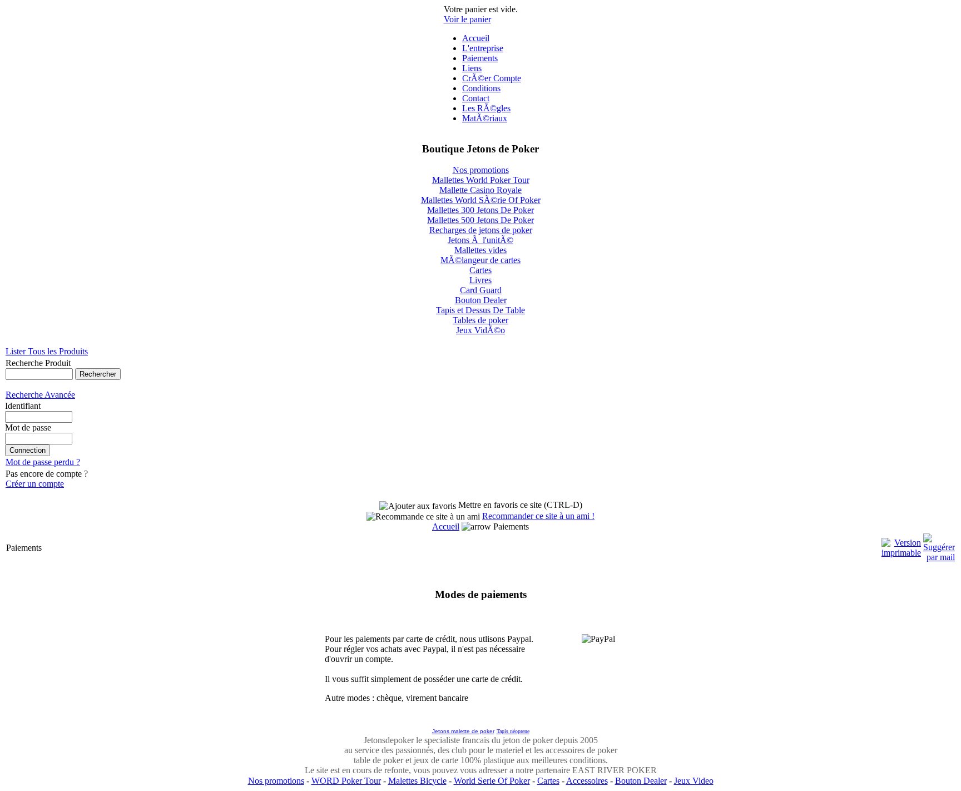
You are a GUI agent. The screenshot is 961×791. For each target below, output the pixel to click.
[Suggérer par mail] (939, 545)
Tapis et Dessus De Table (480, 310)
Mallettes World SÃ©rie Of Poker (481, 200)
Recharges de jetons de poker (480, 230)
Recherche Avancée (40, 394)
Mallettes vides (480, 250)
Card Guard (481, 290)
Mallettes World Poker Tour (480, 180)
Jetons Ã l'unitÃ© (480, 240)
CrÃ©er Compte (491, 78)
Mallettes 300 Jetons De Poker (480, 210)
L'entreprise (482, 48)
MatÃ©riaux (484, 118)
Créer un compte (35, 483)
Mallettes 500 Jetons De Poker (480, 220)
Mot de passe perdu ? (43, 462)
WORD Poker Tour (346, 780)
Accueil (475, 38)
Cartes (480, 270)
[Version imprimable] (901, 545)
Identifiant (23, 406)
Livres (480, 280)
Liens (472, 68)
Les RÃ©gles (486, 108)
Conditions (481, 88)
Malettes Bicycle (417, 780)
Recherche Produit (38, 363)
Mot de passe (28, 427)
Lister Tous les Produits (47, 351)
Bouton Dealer (481, 300)
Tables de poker (480, 320)
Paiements (480, 58)
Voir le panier (467, 19)
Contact (475, 98)
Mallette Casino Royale (480, 190)
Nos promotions (481, 170)
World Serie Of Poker (492, 780)
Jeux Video (694, 780)
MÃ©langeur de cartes (480, 260)
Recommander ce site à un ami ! (538, 516)
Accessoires (587, 780)
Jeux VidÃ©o (480, 330)
